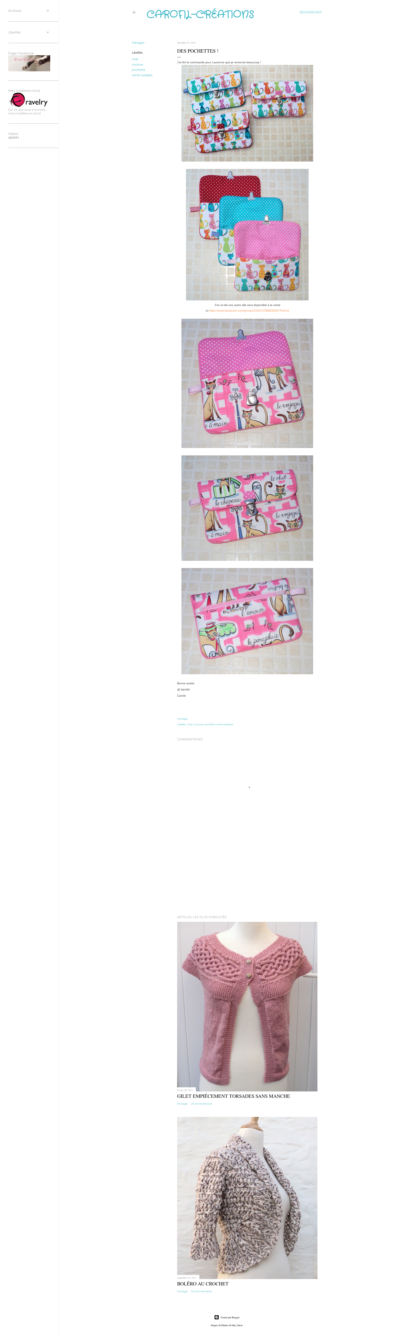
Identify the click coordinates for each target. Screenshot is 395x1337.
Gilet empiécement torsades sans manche (233, 1096)
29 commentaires (201, 1291)
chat (135, 59)
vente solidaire (142, 75)
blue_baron (237, 1325)
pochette (138, 70)
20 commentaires (201, 1103)
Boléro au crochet (203, 1283)
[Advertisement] (247, 876)
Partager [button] (138, 43)
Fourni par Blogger (230, 1317)
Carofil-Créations (200, 14)
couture (137, 64)
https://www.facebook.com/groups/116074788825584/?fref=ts (249, 310)
